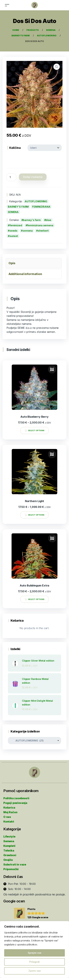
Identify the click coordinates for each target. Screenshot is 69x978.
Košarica (9, 807)
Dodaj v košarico (33, 176)
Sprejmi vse (34, 952)
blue (48, 220)
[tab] (34, 263)
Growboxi (9, 855)
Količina (15, 147)
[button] (31, 913)
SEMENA (13, 212)
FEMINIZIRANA (41, 206)
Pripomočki (11, 869)
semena (28, 230)
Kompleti (9, 845)
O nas (7, 817)
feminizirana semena (40, 225)
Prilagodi (34, 961)
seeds (13, 230)
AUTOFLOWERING (36, 201)
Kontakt (8, 821)
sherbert (43, 230)
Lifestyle (9, 836)
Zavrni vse (34, 970)
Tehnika (8, 850)
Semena (8, 841)
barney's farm (32, 220)
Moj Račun (10, 812)
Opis (12, 263)
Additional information (25, 274)
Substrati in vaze (14, 864)
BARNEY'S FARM (18, 206)
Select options (36, 430)
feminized (16, 225)
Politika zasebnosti (16, 798)
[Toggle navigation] (7, 5)
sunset (14, 236)
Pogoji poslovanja (15, 803)
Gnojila (8, 859)
